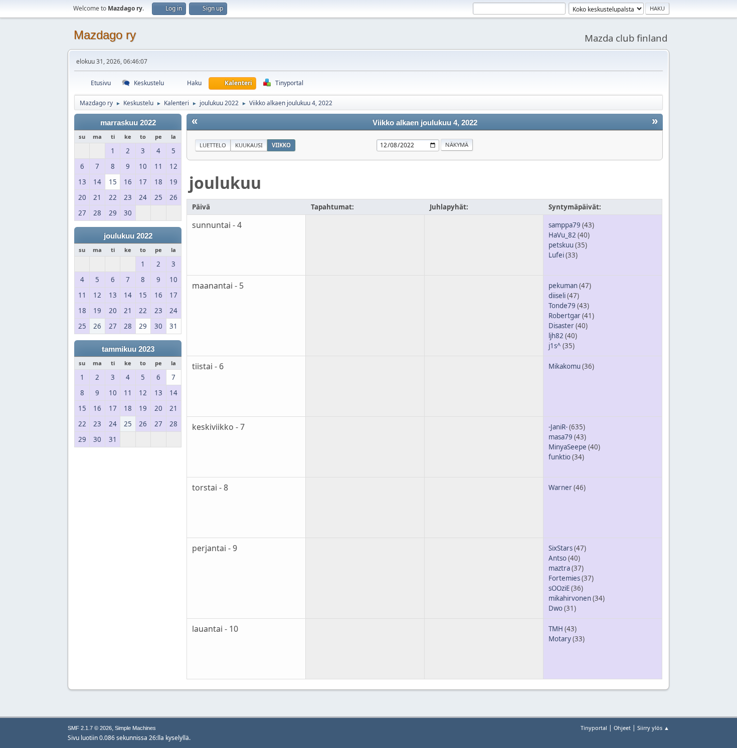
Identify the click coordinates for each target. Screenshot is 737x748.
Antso (557, 558)
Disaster (561, 325)
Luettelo (213, 145)
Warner (560, 487)
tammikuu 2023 (128, 349)
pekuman (563, 285)
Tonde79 (562, 305)
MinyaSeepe (567, 446)
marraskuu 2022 (128, 123)
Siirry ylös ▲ (653, 727)
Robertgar (564, 315)
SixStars (560, 548)
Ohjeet (622, 727)
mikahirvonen (569, 598)
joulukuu (225, 182)
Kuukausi (249, 145)
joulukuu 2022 (128, 236)
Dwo (555, 608)
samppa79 (564, 224)
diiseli (557, 295)
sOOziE (559, 588)
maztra (559, 568)
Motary (559, 638)
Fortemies (564, 578)
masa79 (560, 436)
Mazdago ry (105, 35)
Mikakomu (564, 366)
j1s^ (554, 345)
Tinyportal (594, 727)
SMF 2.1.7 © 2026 (90, 728)
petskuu (561, 245)
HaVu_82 (562, 234)
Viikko (281, 145)
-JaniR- (558, 426)
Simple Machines (135, 728)
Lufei (556, 255)
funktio (559, 456)
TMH (555, 628)
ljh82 (556, 335)
